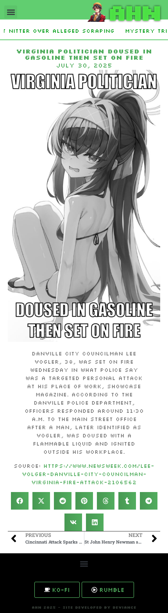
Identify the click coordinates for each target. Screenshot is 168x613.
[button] (10, 11)
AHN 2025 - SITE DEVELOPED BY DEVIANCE (84, 607)
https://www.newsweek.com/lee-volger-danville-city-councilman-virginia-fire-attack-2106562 (88, 474)
